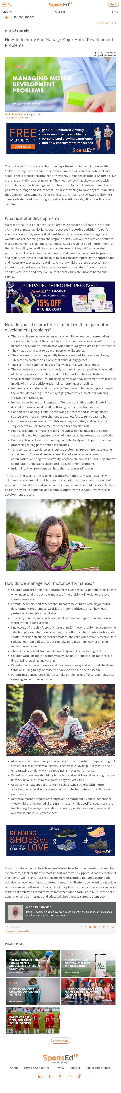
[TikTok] (79, 1076)
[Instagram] (69, 1076)
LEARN (7, 11)
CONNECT (62, 11)
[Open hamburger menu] (4, 4)
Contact (74, 1068)
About (14, 1068)
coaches (47, 618)
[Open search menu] (9, 4)
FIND (115, 11)
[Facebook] (49, 1076)
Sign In (113, 4)
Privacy (59, 1068)
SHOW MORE (60, 1040)
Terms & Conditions (36, 1068)
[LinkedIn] (39, 1076)
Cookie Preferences (98, 1068)
